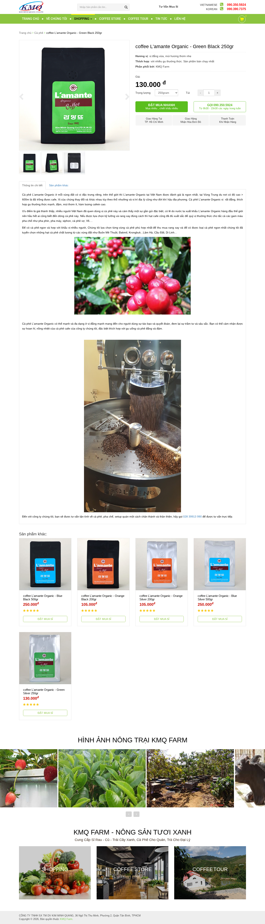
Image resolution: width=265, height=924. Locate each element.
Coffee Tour (138, 19)
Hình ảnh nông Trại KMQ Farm (132, 740)
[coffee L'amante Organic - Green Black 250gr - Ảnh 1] (74, 95)
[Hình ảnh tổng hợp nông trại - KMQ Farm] (221, 777)
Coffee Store (110, 19)
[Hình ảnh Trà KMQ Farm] (44, 777)
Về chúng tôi (56, 19)
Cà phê (38, 32)
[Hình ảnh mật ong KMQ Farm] (132, 777)
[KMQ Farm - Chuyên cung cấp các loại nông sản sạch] (31, 6)
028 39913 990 (192, 516)
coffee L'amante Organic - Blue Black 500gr (42, 597)
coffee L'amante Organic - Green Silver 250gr (44, 691)
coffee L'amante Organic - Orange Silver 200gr (161, 597)
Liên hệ (179, 19)
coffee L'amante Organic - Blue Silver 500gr (217, 597)
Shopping (82, 19)
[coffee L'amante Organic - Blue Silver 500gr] (220, 563)
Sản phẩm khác (58, 185)
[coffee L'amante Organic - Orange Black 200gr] (103, 563)
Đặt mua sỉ (45, 619)
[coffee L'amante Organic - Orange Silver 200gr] (162, 563)
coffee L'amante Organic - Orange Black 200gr (102, 597)
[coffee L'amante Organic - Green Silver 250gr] (45, 657)
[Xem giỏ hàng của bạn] (242, 20)
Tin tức (161, 19)
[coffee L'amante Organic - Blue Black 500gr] (45, 563)
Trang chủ (30, 19)
